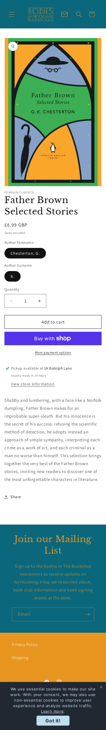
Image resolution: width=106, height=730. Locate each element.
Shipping (20, 657)
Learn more (52, 711)
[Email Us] (64, 14)
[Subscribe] (87, 614)
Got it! (52, 721)
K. (12, 276)
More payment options (53, 352)
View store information (32, 384)
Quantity (11, 289)
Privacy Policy (24, 644)
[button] (11, 14)
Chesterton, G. (25, 253)
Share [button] (15, 496)
